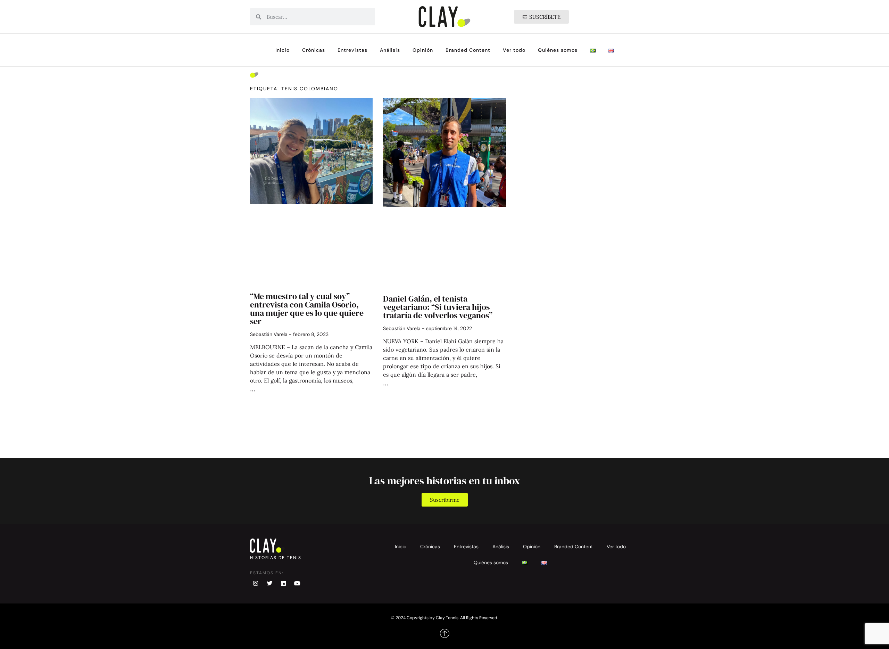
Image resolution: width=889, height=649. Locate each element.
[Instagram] (255, 583)
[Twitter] (269, 583)
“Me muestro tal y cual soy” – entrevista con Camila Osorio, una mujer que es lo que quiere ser (307, 308)
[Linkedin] (283, 583)
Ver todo (514, 50)
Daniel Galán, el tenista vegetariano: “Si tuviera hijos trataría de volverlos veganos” (437, 307)
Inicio (282, 50)
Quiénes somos (558, 50)
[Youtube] (297, 583)
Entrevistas (352, 50)
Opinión (423, 50)
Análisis (390, 50)
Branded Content (468, 50)
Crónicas (313, 50)
